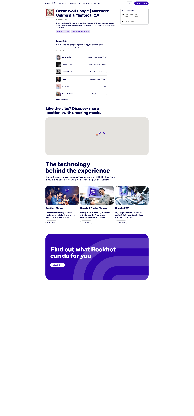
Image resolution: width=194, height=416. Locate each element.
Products (62, 3)
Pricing (97, 3)
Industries (74, 3)
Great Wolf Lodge (63, 31)
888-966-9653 (130, 21)
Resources (86, 3)
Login (129, 3)
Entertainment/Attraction (80, 31)
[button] (97, 135)
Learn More (51, 222)
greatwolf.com (61, 19)
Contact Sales (141, 3)
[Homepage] (50, 3)
